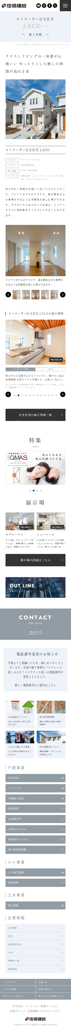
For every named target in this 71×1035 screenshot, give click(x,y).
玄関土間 (25, 176)
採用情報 (12, 969)
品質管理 (13, 808)
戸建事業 (25, 44)
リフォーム (14, 788)
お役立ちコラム (17, 829)
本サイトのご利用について (51, 996)
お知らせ (42, 982)
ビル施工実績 (16, 872)
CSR (10, 953)
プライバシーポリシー (13, 996)
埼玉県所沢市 (27, 165)
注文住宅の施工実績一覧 (35, 414)
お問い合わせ (44, 989)
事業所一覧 (13, 961)
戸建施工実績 (16, 798)
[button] (8, 294)
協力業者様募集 (17, 849)
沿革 (10, 936)
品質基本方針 (14, 944)
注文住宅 (44, 44)
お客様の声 (14, 819)
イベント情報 (9, 989)
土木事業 (16, 895)
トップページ (9, 982)
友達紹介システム (18, 839)
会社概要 (12, 928)
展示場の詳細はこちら (35, 560)
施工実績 (35, 44)
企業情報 (16, 918)
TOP (16, 44)
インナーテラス (39, 176)
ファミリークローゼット (37, 179)
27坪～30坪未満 (29, 170)
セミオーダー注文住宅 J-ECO (28, 149)
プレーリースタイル (30, 160)
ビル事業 (16, 862)
